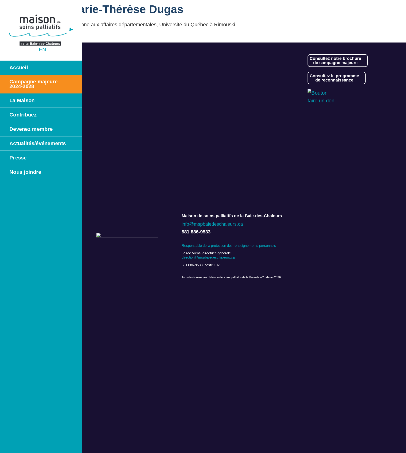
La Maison (22, 100)
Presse (18, 158)
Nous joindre (25, 172)
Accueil (18, 67)
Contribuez (23, 115)
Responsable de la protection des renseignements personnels (229, 246)
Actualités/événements (37, 143)
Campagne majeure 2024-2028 (33, 84)
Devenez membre (31, 129)
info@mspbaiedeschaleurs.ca (212, 224)
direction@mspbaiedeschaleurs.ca (208, 257)
